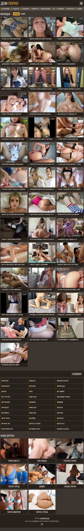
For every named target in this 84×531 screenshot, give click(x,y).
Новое (23, 14)
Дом (9, 3)
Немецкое (61, 9)
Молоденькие (46, 9)
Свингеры (34, 9)
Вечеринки (6, 9)
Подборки (25, 9)
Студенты (15, 9)
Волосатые (71, 9)
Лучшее (16, 14)
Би (54, 9)
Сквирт (79, 9)
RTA (42, 524)
